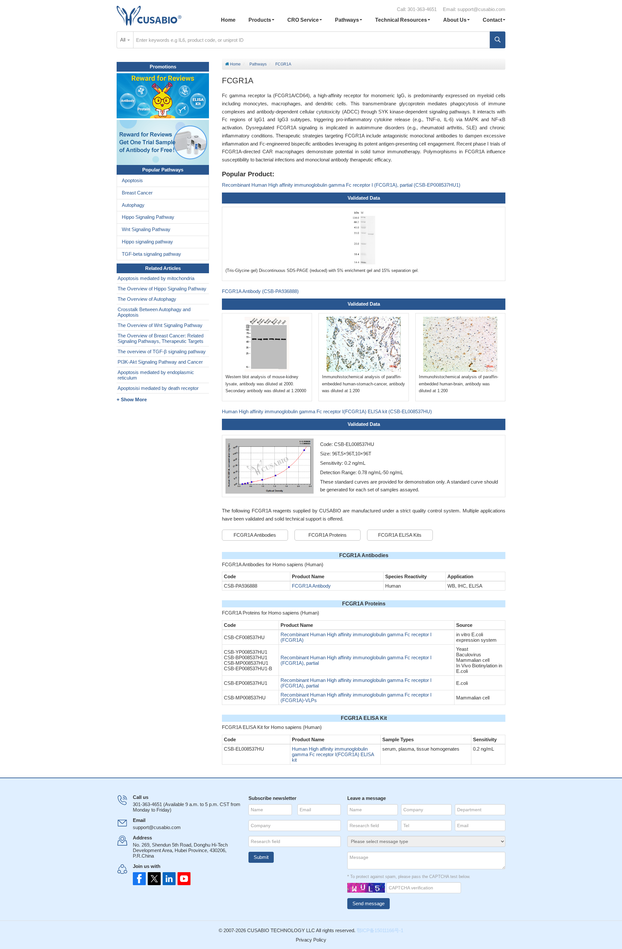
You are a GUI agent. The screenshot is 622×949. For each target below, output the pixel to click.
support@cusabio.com (481, 9)
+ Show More (132, 399)
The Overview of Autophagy (147, 299)
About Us (454, 20)
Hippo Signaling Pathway (148, 217)
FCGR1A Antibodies (255, 535)
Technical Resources (401, 20)
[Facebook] (139, 878)
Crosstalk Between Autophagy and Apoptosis (154, 312)
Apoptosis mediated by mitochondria (156, 278)
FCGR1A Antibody (311, 586)
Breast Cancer (137, 192)
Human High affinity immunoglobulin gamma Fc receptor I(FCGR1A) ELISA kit (333, 754)
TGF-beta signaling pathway (151, 254)
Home (228, 20)
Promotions (163, 66)
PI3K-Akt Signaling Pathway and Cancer (160, 362)
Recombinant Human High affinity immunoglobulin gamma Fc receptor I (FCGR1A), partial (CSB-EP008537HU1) (341, 185)
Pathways (347, 20)
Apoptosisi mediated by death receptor (158, 388)
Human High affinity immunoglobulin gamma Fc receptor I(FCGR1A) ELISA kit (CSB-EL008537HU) (327, 411)
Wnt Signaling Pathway (146, 229)
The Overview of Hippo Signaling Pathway (162, 288)
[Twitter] (153, 878)
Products (259, 20)
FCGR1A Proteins (327, 535)
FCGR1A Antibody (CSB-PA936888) (260, 291)
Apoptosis (132, 180)
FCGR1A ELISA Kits (399, 535)
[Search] (497, 39)
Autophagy (133, 205)
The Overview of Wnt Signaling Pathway (160, 325)
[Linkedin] (167, 878)
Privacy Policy (311, 940)
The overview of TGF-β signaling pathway (162, 351)
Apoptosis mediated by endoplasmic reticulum (156, 375)
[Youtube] (182, 878)
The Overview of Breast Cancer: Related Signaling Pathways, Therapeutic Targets (160, 338)
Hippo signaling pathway (147, 241)
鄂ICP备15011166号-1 (380, 930)
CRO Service (303, 20)
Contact (492, 20)
